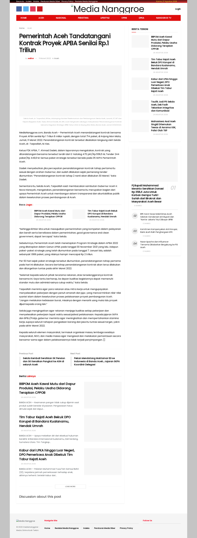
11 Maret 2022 (45, 58)
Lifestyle (105, 17)
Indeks (29, 1)
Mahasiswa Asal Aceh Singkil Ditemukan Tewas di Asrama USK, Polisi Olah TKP (163, 126)
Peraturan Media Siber (50, 1)
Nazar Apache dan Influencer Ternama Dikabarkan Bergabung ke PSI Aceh (159, 244)
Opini (124, 17)
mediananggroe (30, 527)
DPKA (141, 17)
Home (24, 17)
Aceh (41, 17)
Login (178, 8)
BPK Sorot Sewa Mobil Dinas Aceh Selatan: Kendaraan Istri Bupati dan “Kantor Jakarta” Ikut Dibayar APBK (157, 217)
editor (31, 58)
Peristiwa (83, 17)
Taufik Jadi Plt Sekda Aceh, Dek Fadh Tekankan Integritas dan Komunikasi (163, 106)
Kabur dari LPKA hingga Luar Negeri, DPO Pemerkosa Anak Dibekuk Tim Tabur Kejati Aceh (47, 454)
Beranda (20, 1)
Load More (70, 486)
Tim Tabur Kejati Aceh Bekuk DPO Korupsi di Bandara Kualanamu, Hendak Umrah (102, 213)
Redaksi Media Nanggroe (86, 1)
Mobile (36, 1)
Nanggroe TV (163, 17)
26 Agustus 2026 (43, 220)
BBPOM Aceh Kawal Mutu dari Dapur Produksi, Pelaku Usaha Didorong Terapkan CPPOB (50, 213)
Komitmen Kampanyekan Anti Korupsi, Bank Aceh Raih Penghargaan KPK (158, 231)
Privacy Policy (67, 1)
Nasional (61, 17)
